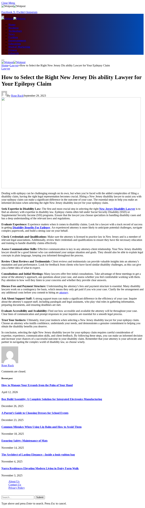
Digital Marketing (19, 47)
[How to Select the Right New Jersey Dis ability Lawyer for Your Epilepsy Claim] (71, 187)
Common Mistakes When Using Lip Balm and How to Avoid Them (41, 426)
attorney (63, 292)
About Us (13, 481)
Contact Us (14, 484)
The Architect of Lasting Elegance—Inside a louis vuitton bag (38, 454)
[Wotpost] (13, 18)
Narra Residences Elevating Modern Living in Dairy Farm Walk (40, 468)
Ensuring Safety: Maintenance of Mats (24, 440)
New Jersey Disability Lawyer (117, 208)
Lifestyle (13, 53)
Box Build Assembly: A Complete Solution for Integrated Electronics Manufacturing (51, 399)
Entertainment (17, 40)
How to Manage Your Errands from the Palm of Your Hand (37, 385)
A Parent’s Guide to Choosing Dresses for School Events (34, 412)
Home (11, 24)
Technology (15, 31)
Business (13, 27)
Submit (40, 497)
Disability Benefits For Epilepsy (31, 227)
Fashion (13, 37)
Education (14, 43)
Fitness (12, 50)
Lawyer (5, 68)
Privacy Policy (16, 487)
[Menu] (2, 16)
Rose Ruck (17, 95)
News (11, 34)
